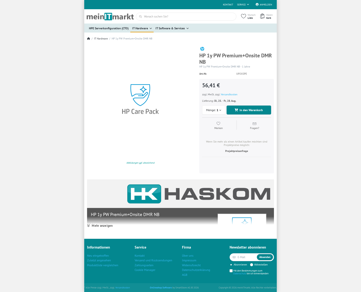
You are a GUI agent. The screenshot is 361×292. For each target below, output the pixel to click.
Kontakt (228, 4)
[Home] (88, 38)
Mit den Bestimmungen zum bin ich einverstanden (250, 272)
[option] (140, 99)
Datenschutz (239, 273)
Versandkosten (229, 94)
